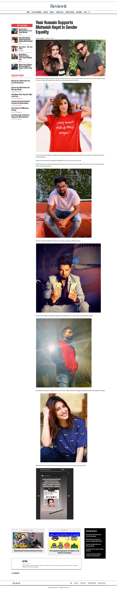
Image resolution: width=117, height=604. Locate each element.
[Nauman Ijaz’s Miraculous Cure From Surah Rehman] (14, 31)
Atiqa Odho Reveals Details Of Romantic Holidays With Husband (25, 39)
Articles (21, 50)
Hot (20, 34)
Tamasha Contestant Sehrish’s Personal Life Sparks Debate (20, 102)
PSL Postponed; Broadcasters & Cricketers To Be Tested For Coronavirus (64, 552)
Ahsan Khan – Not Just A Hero (25, 47)
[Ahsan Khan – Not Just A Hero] (14, 48)
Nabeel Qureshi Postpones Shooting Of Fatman (28, 551)
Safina (42, 38)
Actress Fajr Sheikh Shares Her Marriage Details (20, 88)
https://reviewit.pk (26, 563)
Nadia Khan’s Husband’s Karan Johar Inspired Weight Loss (25, 56)
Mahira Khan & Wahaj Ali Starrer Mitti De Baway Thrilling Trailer (25, 66)
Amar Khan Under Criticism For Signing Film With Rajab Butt (20, 116)
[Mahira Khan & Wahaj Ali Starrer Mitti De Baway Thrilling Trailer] (14, 67)
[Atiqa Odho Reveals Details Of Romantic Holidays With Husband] (14, 40)
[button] (89, 12)
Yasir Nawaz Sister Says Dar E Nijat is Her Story (21, 95)
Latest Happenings (16, 91)
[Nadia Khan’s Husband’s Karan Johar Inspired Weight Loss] (14, 56)
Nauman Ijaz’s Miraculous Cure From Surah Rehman (25, 30)
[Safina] (17, 564)
